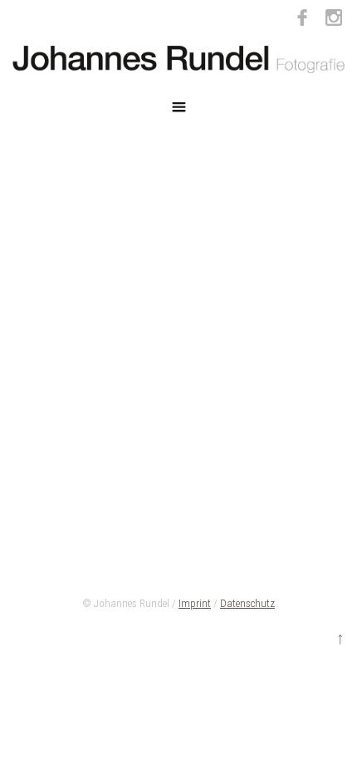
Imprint (194, 603)
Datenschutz (247, 603)
